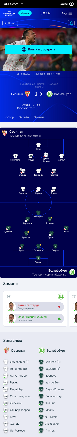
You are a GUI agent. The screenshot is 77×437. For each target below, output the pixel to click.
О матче (39, 117)
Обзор (10, 117)
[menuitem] (27, 13)
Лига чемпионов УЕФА (9, 13)
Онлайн (24, 117)
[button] (66, 13)
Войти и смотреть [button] (41, 49)
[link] (25, 13)
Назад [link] (11, 23)
